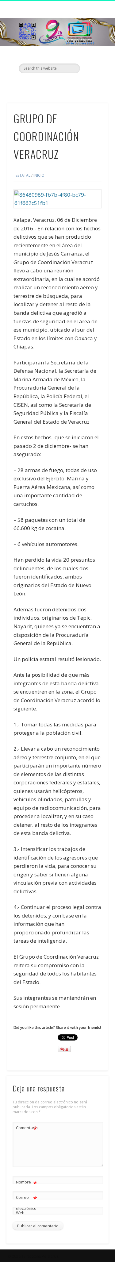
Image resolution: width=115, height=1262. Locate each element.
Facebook (44, 84)
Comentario (26, 1128)
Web (20, 1212)
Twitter (57, 84)
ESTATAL (23, 175)
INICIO (38, 175)
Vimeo (69, 84)
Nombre (26, 1182)
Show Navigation (93, 55)
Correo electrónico (26, 1202)
